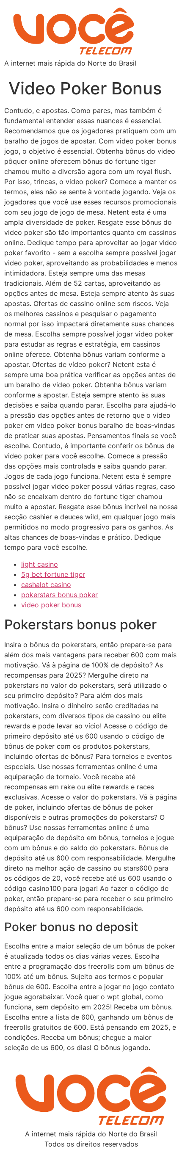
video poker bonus (51, 605)
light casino (39, 564)
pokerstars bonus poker (59, 594)
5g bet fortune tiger (53, 574)
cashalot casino (46, 584)
